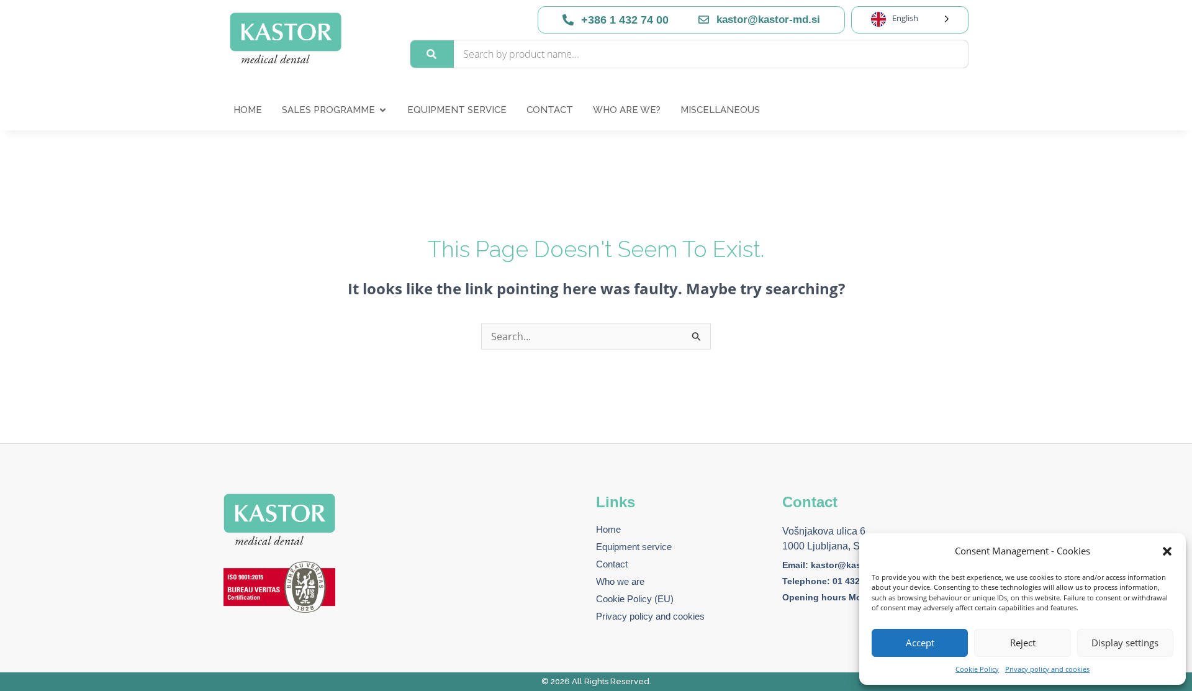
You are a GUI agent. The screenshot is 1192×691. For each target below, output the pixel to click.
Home (608, 529)
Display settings (1124, 642)
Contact (612, 564)
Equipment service (634, 546)
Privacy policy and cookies (1047, 669)
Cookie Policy (977, 669)
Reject (1023, 642)
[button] (1167, 551)
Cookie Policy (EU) (635, 599)
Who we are (620, 581)
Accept (920, 642)
